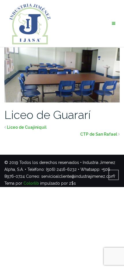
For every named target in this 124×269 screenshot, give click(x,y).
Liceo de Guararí (47, 115)
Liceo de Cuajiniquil (26, 127)
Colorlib (31, 183)
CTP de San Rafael (98, 134)
